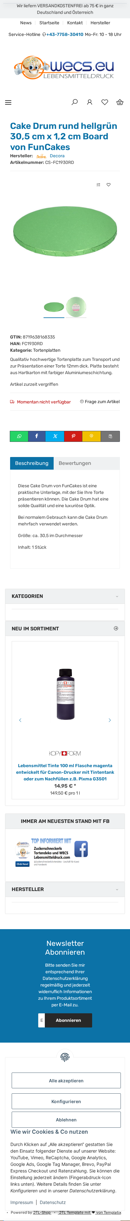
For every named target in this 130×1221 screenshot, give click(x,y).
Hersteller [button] (28, 889)
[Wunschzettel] (104, 102)
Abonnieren (68, 1020)
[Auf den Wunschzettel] (108, 184)
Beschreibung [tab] (32, 463)
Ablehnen (66, 1119)
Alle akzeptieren (66, 1080)
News (26, 23)
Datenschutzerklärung (65, 978)
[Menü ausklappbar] (8, 102)
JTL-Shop (42, 1212)
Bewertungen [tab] (75, 463)
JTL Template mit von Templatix (89, 1212)
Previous (19, 720)
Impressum (21, 1202)
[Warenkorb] (119, 102)
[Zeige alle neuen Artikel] (115, 629)
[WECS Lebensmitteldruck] (65, 68)
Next (110, 720)
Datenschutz (53, 1202)
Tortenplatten (46, 350)
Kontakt (75, 23)
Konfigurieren (66, 1101)
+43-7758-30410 (64, 34)
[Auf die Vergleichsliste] (98, 184)
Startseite (49, 23)
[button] (74, 102)
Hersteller (100, 23)
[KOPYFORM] (65, 753)
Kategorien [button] (27, 596)
